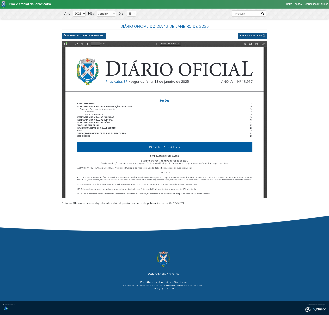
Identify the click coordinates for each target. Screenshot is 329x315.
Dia (121, 13)
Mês (91, 13)
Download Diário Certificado (85, 35)
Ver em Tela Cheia (251, 35)
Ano (67, 13)
